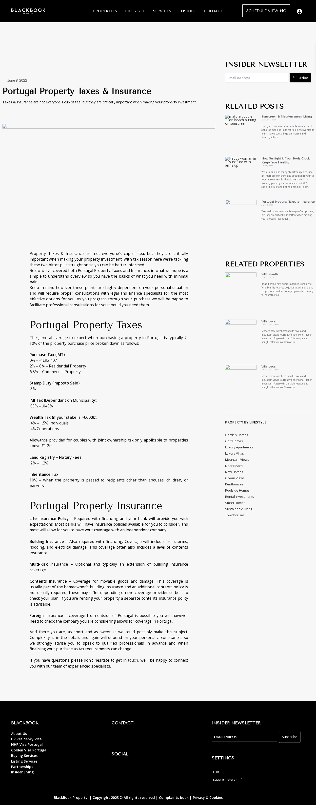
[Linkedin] (37, 114)
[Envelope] (145, 737)
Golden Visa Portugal (29, 750)
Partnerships (22, 766)
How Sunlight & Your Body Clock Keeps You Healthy (285, 160)
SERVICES (162, 11)
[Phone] (131, 737)
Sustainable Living (238, 509)
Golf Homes (234, 441)
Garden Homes (236, 435)
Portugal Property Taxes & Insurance (288, 201)
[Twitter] (17, 114)
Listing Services (24, 761)
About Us (19, 733)
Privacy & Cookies (208, 797)
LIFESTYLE (135, 11)
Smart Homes (235, 502)
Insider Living (22, 772)
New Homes (234, 472)
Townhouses (235, 515)
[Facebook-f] (7, 114)
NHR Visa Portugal (27, 744)
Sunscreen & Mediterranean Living (286, 116)
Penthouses (234, 484)
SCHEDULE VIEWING (266, 11)
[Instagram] (27, 114)
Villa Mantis (269, 274)
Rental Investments (239, 496)
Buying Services (24, 755)
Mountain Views (237, 459)
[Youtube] (145, 768)
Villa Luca (268, 321)
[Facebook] (118, 768)
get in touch (126, 660)
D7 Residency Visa (26, 739)
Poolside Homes (237, 490)
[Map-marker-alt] (118, 737)
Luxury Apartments (239, 447)
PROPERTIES (105, 11)
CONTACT (213, 11)
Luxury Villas (234, 453)
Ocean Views (235, 478)
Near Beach (234, 465)
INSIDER (187, 11)
